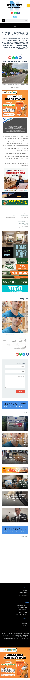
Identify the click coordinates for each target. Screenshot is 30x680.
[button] (28, 5)
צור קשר (24, 594)
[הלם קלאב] (15, 195)
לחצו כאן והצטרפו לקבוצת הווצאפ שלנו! (15, 61)
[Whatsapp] (15, 13)
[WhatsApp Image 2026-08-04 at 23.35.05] (15, 103)
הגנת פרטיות (23, 592)
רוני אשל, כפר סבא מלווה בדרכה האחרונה (22, 214)
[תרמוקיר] (16, 179)
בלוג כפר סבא (22, 612)
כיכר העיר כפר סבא (21, 605)
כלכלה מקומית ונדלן (21, 614)
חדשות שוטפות (22, 607)
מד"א (24, 625)
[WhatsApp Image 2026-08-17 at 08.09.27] (15, 271)
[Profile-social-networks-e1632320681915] (15, 288)
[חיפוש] (3, 20)
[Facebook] (18, 13)
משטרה (24, 623)
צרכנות (24, 610)
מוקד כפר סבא (22, 621)
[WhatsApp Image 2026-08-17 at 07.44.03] (15, 244)
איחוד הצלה (23, 626)
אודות (24, 590)
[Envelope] (12, 13)
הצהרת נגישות (22, 595)
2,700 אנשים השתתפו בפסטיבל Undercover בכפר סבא (23, 223)
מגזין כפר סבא (22, 609)
